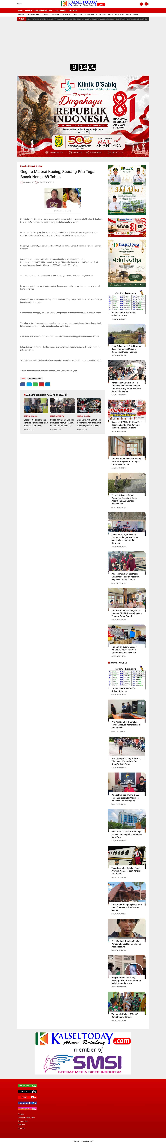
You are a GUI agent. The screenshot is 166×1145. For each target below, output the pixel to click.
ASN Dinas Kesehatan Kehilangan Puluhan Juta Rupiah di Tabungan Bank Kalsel (126, 834)
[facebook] (22, 384)
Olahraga (66, 15)
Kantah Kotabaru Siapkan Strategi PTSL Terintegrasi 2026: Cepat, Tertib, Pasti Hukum (126, 461)
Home (20, 10)
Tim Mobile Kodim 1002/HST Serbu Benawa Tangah (124, 1015)
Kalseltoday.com (27, 219)
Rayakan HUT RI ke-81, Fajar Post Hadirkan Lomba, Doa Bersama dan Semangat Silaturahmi (126, 425)
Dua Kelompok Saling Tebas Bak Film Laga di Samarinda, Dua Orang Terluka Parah (126, 761)
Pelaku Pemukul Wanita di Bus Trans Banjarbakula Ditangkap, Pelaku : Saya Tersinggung (125, 798)
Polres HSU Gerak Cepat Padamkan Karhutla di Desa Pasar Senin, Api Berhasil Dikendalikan (124, 499)
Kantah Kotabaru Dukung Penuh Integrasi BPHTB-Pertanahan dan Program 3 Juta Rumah (126, 613)
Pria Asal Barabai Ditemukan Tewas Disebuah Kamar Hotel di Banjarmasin (125, 725)
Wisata (128, 15)
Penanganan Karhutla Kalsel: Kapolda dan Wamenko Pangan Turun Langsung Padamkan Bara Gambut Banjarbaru (126, 387)
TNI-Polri (102, 15)
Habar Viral (56, 15)
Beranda (23, 166)
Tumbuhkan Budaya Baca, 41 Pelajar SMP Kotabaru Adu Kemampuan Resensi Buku (124, 650)
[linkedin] (47, 384)
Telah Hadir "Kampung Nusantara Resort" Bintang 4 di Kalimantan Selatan (126, 907)
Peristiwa (45, 15)
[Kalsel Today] (83, 7)
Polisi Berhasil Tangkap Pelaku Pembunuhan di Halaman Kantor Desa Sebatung (126, 944)
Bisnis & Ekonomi (91, 15)
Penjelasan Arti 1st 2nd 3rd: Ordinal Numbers (124, 314)
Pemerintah (119, 15)
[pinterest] (41, 384)
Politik (110, 15)
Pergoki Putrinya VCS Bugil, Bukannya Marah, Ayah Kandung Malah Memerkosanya (126, 980)
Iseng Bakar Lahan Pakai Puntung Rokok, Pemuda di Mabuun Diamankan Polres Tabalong (126, 349)
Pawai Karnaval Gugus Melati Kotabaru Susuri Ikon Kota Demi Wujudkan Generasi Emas (125, 577)
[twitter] (29, 384)
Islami (135, 15)
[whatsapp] (35, 384)
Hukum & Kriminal (33, 15)
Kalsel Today (89, 1141)
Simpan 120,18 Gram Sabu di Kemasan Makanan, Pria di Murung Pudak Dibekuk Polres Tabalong (89, 423)
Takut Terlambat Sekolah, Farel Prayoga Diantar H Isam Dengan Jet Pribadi (125, 871)
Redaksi (28, 10)
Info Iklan (73, 10)
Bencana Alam (77, 15)
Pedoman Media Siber (43, 10)
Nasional (21, 15)
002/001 (56, 246)
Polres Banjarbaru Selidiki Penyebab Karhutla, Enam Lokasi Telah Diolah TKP (62, 423)
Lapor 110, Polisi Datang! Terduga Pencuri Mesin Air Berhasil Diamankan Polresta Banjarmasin (96, 19)
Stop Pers (21, 1128)
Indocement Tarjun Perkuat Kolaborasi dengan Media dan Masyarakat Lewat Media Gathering (124, 538)
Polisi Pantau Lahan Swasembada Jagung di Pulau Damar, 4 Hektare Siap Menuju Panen (44, 19)
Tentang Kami (60, 10)
